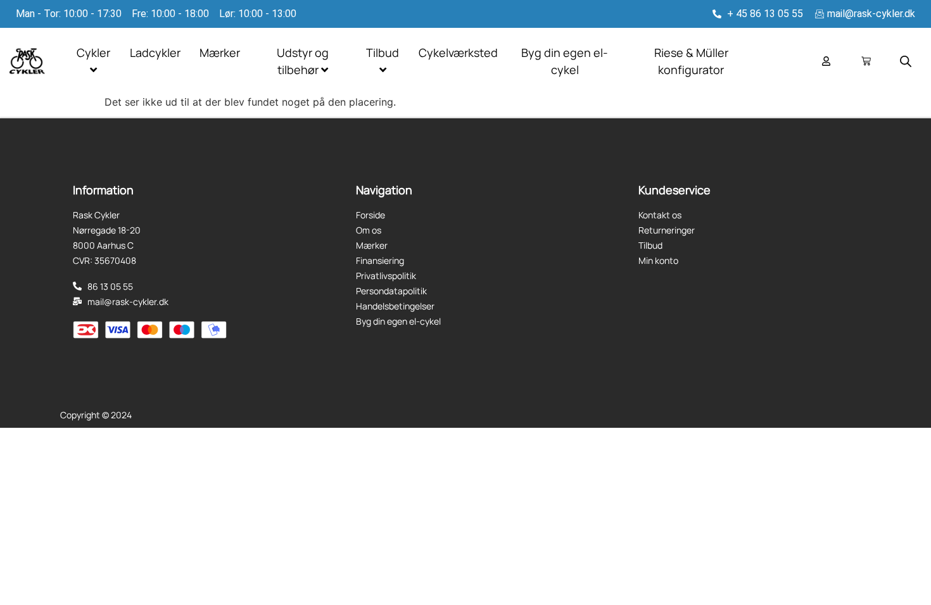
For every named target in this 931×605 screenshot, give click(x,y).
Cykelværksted (458, 52)
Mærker (220, 52)
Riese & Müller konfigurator (691, 61)
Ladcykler (155, 52)
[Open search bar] (905, 61)
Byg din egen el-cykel (564, 61)
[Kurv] (866, 61)
